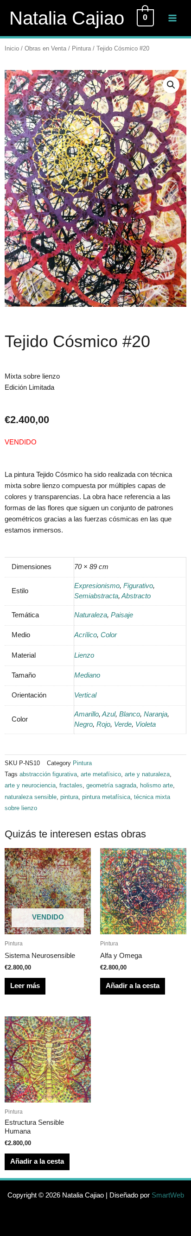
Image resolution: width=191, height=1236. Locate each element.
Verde (123, 724)
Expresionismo (97, 585)
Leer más (25, 985)
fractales (71, 785)
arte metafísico (101, 774)
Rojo (103, 724)
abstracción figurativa (48, 774)
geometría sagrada (111, 785)
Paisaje (122, 615)
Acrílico (85, 635)
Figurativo (138, 585)
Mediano (87, 675)
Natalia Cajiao (66, 18)
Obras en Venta (45, 48)
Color (109, 635)
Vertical (85, 695)
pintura (69, 796)
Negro (83, 724)
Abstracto (136, 596)
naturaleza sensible (31, 796)
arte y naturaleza (147, 774)
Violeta (145, 724)
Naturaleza (90, 615)
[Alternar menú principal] (172, 18)
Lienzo (84, 655)
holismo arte (156, 785)
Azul (108, 714)
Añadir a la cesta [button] (132, 985)
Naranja (155, 714)
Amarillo (86, 714)
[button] (171, 84)
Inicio (12, 48)
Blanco (129, 714)
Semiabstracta (96, 596)
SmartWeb (168, 1195)
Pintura (81, 48)
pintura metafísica (106, 796)
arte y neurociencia (30, 785)
